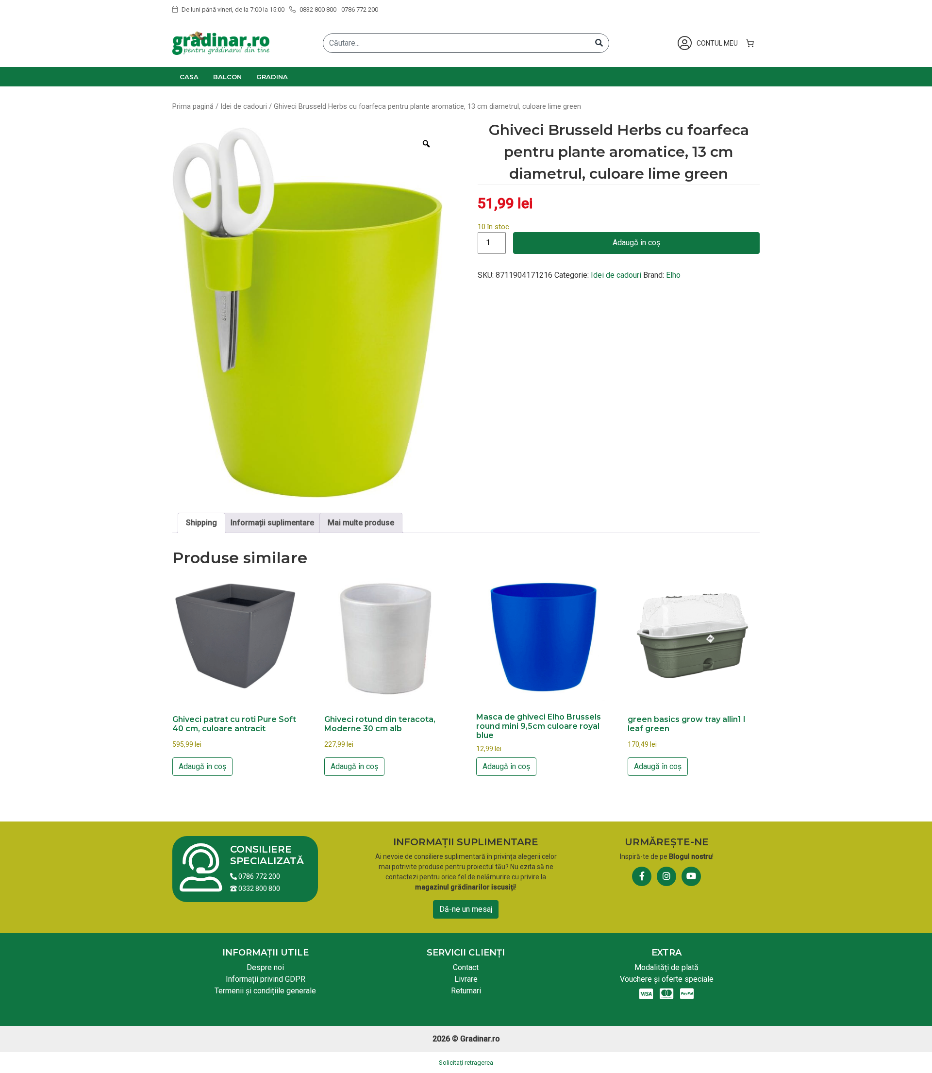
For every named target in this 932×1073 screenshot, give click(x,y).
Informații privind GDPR (265, 979)
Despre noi (265, 967)
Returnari (466, 990)
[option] (307, 312)
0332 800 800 (258, 888)
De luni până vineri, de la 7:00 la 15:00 (232, 9)
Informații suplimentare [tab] (272, 522)
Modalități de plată (666, 967)
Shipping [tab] (201, 522)
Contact (466, 967)
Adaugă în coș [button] (202, 766)
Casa (189, 77)
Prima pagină (193, 106)
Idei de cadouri (243, 106)
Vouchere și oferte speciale (667, 979)
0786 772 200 (359, 9)
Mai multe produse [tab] (361, 522)
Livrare (466, 979)
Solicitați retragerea (466, 1062)
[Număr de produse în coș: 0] (750, 43)
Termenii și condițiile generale (265, 990)
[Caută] (599, 43)
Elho (673, 275)
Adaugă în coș (636, 242)
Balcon (227, 77)
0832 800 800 (317, 9)
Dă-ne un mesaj (465, 909)
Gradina (272, 77)
